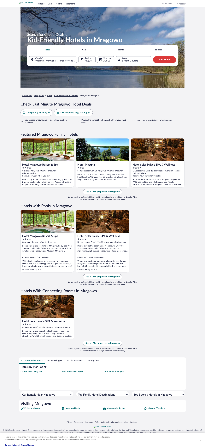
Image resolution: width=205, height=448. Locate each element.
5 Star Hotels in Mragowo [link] (31, 372)
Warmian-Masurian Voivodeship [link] (66, 96)
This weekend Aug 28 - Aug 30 (75, 113)
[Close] (200, 440)
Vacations (70, 4)
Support (168, 4)
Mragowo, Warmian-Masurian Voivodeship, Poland (56, 61)
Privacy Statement (12, 445)
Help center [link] (89, 422)
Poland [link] (49, 96)
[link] (40, 408)
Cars (50, 4)
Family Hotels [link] (39, 96)
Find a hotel (164, 60)
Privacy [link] (69, 422)
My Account (181, 4)
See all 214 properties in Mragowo (102, 192)
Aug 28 (88, 61)
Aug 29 (106, 61)
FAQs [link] (97, 422)
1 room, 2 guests (130, 61)
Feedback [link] (133, 422)
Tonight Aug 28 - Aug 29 (38, 113)
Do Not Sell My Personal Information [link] (114, 422)
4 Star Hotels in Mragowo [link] (72, 372)
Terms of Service (27, 445)
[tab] (47, 50)
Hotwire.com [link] (27, 96)
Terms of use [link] (78, 422)
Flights (59, 4)
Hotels (41, 4)
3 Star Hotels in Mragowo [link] (114, 372)
